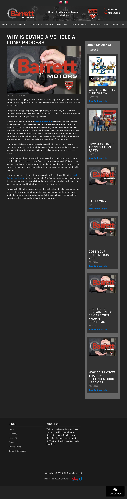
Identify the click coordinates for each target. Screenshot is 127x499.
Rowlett (112, 9)
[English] (61, 3)
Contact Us (118, 25)
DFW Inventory (19, 25)
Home (4, 25)
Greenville (114, 13)
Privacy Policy (15, 446)
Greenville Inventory (42, 25)
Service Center (79, 25)
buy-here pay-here (43, 121)
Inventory (13, 433)
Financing (62, 25)
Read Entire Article (98, 101)
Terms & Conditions (17, 451)
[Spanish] (66, 3)
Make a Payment (99, 25)
